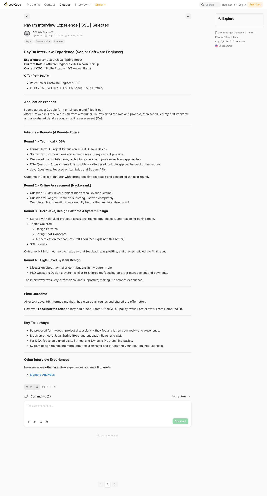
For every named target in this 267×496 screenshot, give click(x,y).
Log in (242, 4)
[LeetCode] (12, 4)
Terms (250, 32)
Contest (49, 4)
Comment (180, 421)
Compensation (43, 41)
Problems (33, 4)
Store (99, 4)
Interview (81, 4)
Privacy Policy (222, 37)
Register (227, 4)
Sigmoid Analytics (42, 374)
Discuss (65, 4)
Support (240, 32)
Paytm (29, 41)
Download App (225, 32)
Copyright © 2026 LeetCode (230, 41)
